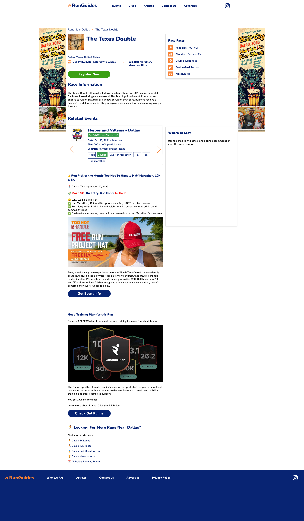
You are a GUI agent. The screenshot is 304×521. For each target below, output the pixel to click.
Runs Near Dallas (79, 29)
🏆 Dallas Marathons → (81, 456)
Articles (149, 5)
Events (116, 5)
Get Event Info (89, 293)
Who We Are (55, 477)
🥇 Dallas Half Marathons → (84, 451)
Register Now (89, 74)
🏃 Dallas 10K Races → (81, 445)
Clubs (132, 5)
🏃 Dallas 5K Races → (80, 440)
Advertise (190, 5)
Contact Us (169, 5)
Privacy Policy (161, 477)
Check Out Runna (89, 413)
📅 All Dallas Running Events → (86, 461)
